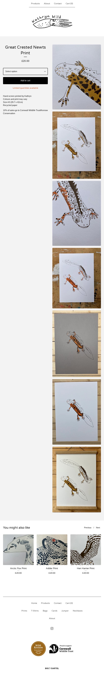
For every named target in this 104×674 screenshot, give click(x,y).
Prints (24, 611)
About (47, 3)
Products (35, 3)
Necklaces (78, 611)
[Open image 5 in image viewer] (76, 343)
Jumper (65, 611)
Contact (58, 3)
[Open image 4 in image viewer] (76, 278)
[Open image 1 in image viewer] (76, 77)
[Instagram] (52, 628)
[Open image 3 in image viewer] (76, 213)
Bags (45, 611)
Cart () (69, 3)
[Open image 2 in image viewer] (76, 145)
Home (34, 603)
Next (98, 527)
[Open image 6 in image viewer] (76, 412)
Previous (87, 527)
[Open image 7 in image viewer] (76, 479)
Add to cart (25, 80)
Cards (54, 611)
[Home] (52, 21)
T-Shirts (35, 611)
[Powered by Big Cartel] (52, 668)
